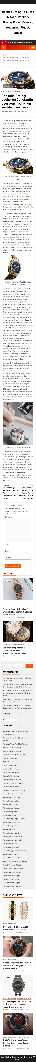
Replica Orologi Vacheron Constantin (11, 91)
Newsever (27, 1057)
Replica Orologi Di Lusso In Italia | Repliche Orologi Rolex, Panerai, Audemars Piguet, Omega (18, 22)
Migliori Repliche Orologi (11, 772)
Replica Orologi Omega (10, 826)
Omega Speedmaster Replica (13, 783)
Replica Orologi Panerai (11, 833)
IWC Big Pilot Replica (10, 758)
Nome (7, 544)
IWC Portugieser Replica (11, 765)
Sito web (8, 558)
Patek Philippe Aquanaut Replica (14, 790)
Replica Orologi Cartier (10, 804)
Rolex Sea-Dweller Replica (12, 872)
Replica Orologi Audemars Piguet (12, 604)
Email (7, 551)
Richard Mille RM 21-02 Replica (13, 858)
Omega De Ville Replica (11, 776)
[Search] (30, 48)
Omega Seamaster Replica (12, 780)
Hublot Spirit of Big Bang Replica (14, 755)
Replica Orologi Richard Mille (12, 840)
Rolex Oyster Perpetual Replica (13, 869)
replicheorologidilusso (9, 111)
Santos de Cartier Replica (11, 879)
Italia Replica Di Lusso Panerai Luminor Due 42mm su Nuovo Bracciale (15, 1043)
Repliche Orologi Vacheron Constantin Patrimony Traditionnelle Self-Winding (10, 491)
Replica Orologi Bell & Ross (12, 797)
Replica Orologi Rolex (10, 844)
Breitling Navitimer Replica (12, 751)
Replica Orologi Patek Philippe (13, 836)
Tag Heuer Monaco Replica (12, 886)
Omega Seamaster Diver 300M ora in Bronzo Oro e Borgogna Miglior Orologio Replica (17, 965)
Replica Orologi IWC (9, 815)
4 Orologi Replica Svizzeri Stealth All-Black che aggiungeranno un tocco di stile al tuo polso (17, 693)
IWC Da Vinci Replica (10, 762)
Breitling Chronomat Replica (12, 748)
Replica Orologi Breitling (11, 801)
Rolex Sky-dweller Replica (12, 876)
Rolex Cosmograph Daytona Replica (15, 861)
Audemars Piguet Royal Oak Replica (12, 602)
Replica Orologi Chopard (11, 808)
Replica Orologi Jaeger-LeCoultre (14, 819)
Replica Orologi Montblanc (12, 822)
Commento (8, 517)
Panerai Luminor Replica (11, 787)
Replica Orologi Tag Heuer (11, 847)
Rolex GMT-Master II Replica (12, 865)
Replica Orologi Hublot (10, 812)
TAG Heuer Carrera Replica (12, 883)
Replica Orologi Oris (9, 829)
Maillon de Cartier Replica (11, 769)
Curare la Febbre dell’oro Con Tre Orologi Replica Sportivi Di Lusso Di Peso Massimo (26, 491)
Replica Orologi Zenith (10, 854)
